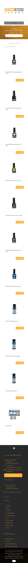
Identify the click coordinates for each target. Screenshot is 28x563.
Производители (9, 523)
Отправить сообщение (13, 475)
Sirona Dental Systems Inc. (11, 543)
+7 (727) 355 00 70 (10, 465)
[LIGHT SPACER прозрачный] (14, 344)
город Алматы (9, 461)
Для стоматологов (9, 513)
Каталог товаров (18, 30)
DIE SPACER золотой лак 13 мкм (14, 215)
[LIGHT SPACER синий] (14, 379)
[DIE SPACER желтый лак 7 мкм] (14, 168)
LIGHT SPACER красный (12, 321)
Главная (11, 30)
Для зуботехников (9, 515)
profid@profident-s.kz (11, 469)
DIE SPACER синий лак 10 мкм (13, 286)
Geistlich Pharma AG (9, 538)
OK (14, 561)
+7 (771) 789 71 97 (9, 467)
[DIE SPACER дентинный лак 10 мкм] (14, 132)
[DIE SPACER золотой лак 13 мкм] (14, 203)
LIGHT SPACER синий (11, 391)
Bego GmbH (8, 541)
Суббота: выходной (10, 486)
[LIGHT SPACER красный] (14, 309)
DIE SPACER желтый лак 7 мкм (13, 180)
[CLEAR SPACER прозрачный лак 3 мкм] (14, 60)
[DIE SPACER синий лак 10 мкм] (14, 274)
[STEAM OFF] (14, 414)
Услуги (7, 518)
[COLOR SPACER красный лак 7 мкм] (14, 96)
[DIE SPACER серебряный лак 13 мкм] (14, 238)
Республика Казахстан (11, 459)
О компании (8, 510)
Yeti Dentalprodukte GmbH (11, 546)
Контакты (7, 527)
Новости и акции (9, 525)
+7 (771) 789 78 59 (17, 467)
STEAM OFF (9, 425)
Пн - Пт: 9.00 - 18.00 (10, 485)
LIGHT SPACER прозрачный (13, 356)
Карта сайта (8, 505)
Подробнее (20, 80)
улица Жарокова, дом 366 (12, 463)
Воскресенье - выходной (12, 488)
